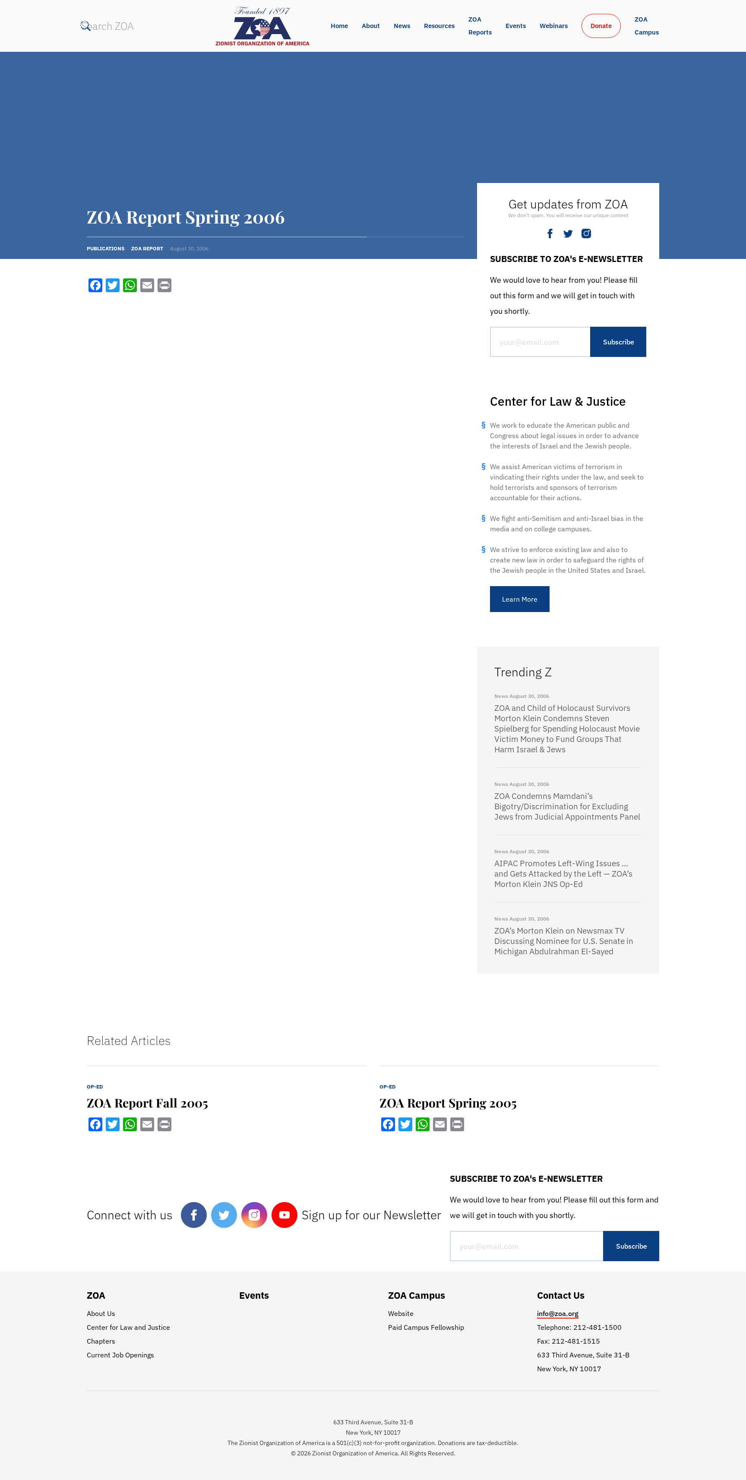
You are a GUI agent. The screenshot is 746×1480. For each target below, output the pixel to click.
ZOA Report (147, 248)
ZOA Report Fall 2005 (147, 1103)
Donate (601, 26)
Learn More (519, 599)
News (402, 26)
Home (339, 26)
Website (401, 1313)
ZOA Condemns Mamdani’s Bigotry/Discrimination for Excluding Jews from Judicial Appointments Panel (567, 806)
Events (516, 26)
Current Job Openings (120, 1355)
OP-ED (95, 1086)
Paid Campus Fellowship (426, 1327)
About (371, 26)
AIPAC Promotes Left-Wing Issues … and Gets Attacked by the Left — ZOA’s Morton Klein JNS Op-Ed (563, 873)
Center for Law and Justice (128, 1327)
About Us (101, 1313)
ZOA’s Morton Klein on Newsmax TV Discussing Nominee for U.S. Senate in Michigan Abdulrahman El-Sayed (563, 940)
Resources (439, 26)
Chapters (101, 1341)
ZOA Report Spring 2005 (448, 1103)
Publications (105, 248)
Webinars (554, 26)
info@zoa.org (557, 1313)
